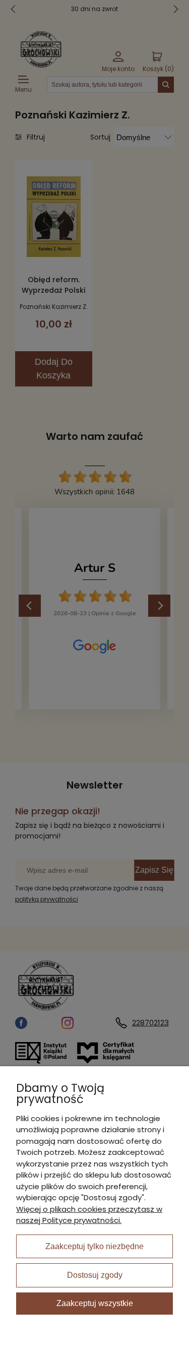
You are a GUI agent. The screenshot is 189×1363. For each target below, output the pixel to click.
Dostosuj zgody (94, 1275)
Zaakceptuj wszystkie (94, 1303)
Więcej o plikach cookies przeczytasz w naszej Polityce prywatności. (89, 1215)
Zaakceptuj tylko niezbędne (94, 1246)
